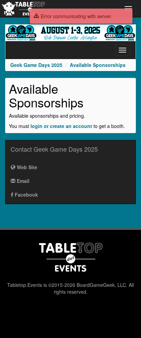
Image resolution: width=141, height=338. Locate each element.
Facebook (25, 194)
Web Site (26, 167)
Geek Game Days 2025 (36, 64)
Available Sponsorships (98, 64)
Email (22, 180)
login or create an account (61, 126)
